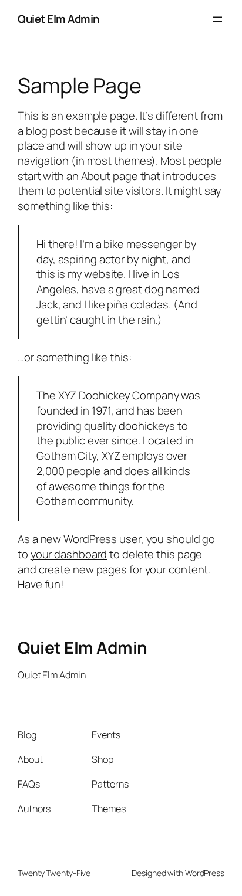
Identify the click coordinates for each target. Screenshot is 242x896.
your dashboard (69, 554)
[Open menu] (217, 19)
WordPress (204, 872)
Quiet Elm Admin (58, 18)
